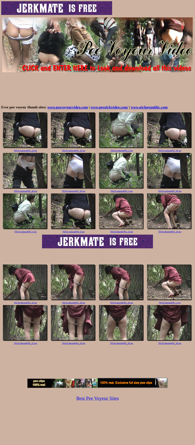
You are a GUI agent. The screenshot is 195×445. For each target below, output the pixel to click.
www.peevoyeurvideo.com (67, 107)
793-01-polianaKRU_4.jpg (121, 191)
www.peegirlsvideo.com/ (109, 107)
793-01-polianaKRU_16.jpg (73, 151)
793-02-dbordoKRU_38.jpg (169, 343)
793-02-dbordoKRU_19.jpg (121, 303)
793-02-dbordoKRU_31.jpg (25, 343)
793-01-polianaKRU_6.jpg (25, 232)
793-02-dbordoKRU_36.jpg (121, 343)
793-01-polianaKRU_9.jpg (73, 232)
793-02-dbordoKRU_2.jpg (170, 303)
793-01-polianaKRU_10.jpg (25, 151)
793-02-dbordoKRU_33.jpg (73, 343)
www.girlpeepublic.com (149, 107)
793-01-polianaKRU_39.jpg (73, 191)
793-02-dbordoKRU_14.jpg (121, 232)
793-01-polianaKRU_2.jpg (121, 151)
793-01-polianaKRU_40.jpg (169, 191)
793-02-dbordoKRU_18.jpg (73, 303)
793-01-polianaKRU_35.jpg (169, 151)
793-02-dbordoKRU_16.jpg (25, 303)
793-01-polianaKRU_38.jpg (25, 191)
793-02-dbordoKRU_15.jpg (169, 232)
